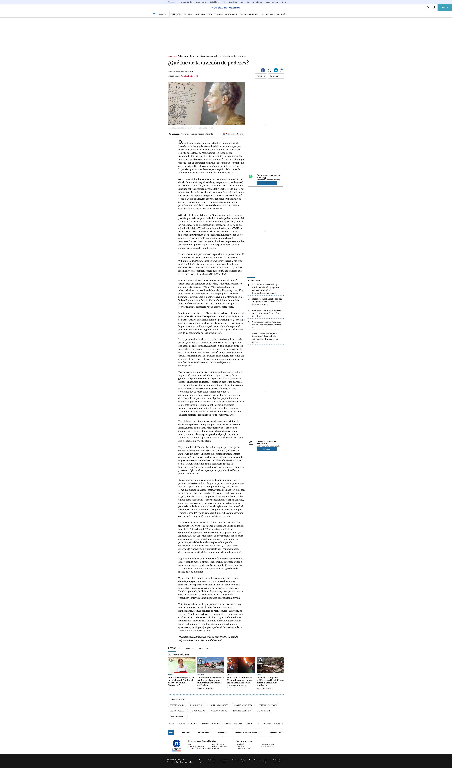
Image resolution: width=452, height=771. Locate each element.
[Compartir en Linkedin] (276, 70)
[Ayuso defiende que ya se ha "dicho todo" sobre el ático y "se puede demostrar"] (182, 665)
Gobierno (190, 648)
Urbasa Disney (196, 705)
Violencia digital (219, 711)
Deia (189, 744)
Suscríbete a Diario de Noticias (248, 732)
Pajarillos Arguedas (219, 705)
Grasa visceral (198, 711)
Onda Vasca (216, 748)
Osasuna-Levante (178, 716)
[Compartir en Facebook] (263, 70)
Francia (209, 648)
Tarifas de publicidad (244, 748)
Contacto (186, 732)
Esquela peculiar (178, 711)
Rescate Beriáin (177, 705)
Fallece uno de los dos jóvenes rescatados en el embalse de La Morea (212, 56)
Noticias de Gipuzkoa (219, 746)
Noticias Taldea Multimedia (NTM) (199, 748)
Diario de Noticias (218, 744)
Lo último (254, 280)
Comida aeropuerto (243, 705)
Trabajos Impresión (267, 744)
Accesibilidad (253, 760)
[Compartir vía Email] (282, 70)
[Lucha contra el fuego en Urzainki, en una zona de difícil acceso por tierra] (241, 665)
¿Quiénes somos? (277, 732)
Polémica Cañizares (268, 705)
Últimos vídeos (178, 654)
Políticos (200, 648)
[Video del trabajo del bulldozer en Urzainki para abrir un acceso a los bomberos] (270, 665)
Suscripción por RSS (267, 746)
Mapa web (240, 746)
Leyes (181, 648)
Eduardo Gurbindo (242, 711)
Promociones (203, 732)
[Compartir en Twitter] (269, 70)
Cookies (234, 760)
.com (171, 732)
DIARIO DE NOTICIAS (205, 688)
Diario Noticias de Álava (196, 746)
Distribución (241, 744)
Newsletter (222, 732)
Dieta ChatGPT (263, 711)
